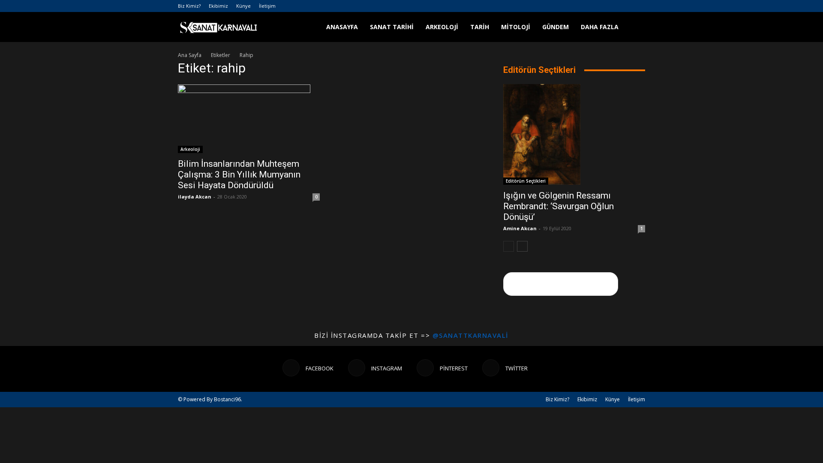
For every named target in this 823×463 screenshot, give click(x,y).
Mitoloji (515, 27)
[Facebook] (596, 6)
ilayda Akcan (194, 196)
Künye (243, 6)
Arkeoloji (442, 27)
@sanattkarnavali (471, 335)
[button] (635, 28)
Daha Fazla (600, 27)
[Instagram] (610, 6)
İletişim (267, 6)
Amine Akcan (520, 228)
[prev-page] (508, 246)
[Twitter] (638, 6)
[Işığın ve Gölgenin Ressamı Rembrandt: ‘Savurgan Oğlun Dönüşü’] (574, 134)
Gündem (555, 27)
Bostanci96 (227, 399)
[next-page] (522, 246)
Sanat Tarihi (392, 27)
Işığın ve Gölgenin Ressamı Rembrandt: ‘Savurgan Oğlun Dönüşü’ (558, 206)
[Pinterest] (624, 6)
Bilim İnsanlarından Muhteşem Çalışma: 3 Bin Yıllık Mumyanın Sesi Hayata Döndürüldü (239, 174)
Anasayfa (342, 27)
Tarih (479, 27)
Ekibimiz (218, 6)
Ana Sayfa (189, 55)
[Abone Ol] (560, 284)
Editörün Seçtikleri (526, 181)
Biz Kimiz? (189, 6)
